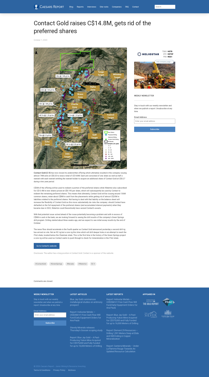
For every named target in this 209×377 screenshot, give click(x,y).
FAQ (127, 7)
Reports (80, 7)
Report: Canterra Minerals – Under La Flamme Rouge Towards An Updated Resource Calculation (122, 349)
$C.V (93, 264)
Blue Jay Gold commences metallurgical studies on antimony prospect (86, 302)
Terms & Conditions (42, 370)
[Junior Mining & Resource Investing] (49, 6)
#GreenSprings (56, 264)
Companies (117, 7)
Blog (71, 7)
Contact (135, 7)
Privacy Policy (59, 370)
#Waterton (82, 264)
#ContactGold (40, 264)
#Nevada (70, 264)
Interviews (91, 7)
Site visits (104, 7)
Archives (72, 370)
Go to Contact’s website (47, 246)
